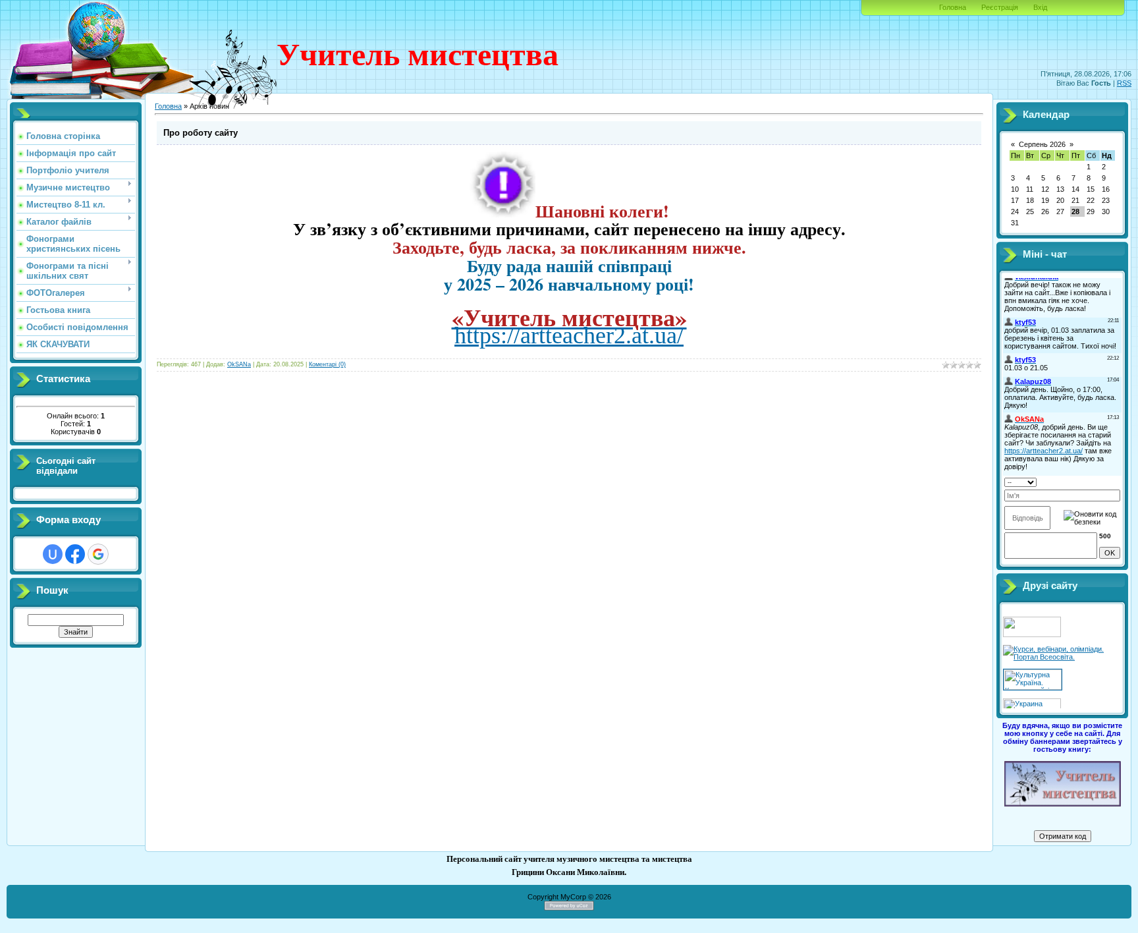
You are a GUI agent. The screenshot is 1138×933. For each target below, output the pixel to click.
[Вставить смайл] (1056, 481)
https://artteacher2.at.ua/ (569, 335)
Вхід (1040, 7)
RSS (1124, 83)
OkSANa (239, 364)
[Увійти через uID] (53, 554)
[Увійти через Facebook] (75, 554)
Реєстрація (999, 7)
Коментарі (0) (327, 364)
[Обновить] (1044, 481)
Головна (952, 7)
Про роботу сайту (200, 133)
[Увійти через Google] (98, 554)
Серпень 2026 (1042, 144)
